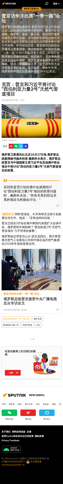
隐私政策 (39, 436)
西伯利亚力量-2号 (11, 325)
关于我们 (6, 431)
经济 (61, 404)
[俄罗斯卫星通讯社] (10, 4)
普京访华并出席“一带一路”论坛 (21, 294)
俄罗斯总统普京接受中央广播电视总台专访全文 (30, 301)
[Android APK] (11, 449)
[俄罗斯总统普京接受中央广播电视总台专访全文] (31, 269)
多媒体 (46, 404)
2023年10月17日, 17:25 (13, 100)
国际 (20, 404)
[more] (57, 205)
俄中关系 (38, 319)
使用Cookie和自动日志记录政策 (18, 436)
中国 (3, 404)
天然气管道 (27, 325)
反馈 (29, 431)
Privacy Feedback (10, 440)
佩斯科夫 (8, 214)
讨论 (38, 325)
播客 (54, 404)
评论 (38, 404)
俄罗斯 (12, 404)
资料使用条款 (19, 431)
